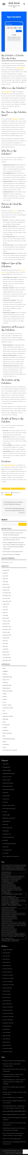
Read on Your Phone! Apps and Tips (12, 1138)
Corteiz (14, 881)
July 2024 (5, 640)
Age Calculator (5, 488)
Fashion (5, 696)
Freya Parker (6, 492)
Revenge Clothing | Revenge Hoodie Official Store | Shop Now (13, 937)
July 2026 (5, 573)
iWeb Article (14, 3)
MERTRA (14, 903)
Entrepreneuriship (7, 691)
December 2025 (7, 592)
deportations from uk (8, 885)
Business (5, 674)
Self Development (7, 733)
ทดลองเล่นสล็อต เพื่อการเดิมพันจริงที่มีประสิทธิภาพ (14, 1111)
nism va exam (21, 925)
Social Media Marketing (9, 738)
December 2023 (7, 657)
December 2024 (7, 626)
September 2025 (7, 601)
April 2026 (5, 581)
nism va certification (8, 925)
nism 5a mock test (8, 909)
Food (4, 702)
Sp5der (15, 940)
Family (4, 693)
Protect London (7, 934)
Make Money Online (8, 716)
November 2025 (7, 595)
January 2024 (6, 654)
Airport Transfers (7, 867)
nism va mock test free (9, 929)
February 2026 (6, 587)
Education (5, 682)
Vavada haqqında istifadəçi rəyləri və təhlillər (14, 1114)
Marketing (5, 719)
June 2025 (5, 609)
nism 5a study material (8, 916)
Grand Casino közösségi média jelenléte (13, 551)
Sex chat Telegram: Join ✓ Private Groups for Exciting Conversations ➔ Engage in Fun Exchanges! (14, 1081)
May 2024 (5, 646)
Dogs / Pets (6, 679)
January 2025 (6, 623)
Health (5, 898)
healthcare (14, 898)
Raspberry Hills (19, 934)
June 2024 (5, 643)
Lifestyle (5, 713)
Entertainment (6, 688)
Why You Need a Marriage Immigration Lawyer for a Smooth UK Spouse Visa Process (14, 510)
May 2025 (5, 612)
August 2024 (6, 638)
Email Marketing (7, 685)
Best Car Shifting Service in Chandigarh (13, 1097)
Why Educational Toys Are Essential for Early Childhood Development (13, 503)
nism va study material (8, 931)
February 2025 (6, 621)
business (5, 878)
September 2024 (7, 635)
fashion (18, 889)
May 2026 (5, 578)
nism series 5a (6, 920)
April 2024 (5, 649)
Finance (5, 699)
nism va (22, 922)
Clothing (5, 881)
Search (4, 520)
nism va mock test (7, 927)
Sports (4, 741)
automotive (19, 867)
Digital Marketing (7, 677)
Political (5, 727)
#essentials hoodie (19, 865)
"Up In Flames (6, 865)
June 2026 (5, 576)
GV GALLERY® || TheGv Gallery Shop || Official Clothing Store (12, 895)
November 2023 (7, 660)
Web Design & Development (10, 750)
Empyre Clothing (7, 889)
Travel (4, 747)
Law (4, 710)
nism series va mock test (9, 922)
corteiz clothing (7, 883)
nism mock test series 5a (9, 918)
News (4, 722)
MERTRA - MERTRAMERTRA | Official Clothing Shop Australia (11, 906)
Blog (4, 668)
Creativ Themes (19, 1153)
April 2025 (5, 615)
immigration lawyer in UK (17, 900)
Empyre (16, 887)
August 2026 (6, 570)
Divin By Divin (6, 887)
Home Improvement (8, 707)
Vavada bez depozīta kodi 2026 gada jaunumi (14, 1060)
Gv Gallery (6, 892)
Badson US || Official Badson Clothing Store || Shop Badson (13, 871)
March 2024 (6, 652)
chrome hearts (15, 878)
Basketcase (6, 874)
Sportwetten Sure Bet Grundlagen (11, 554)
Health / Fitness (7, 705)
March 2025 (6, 618)
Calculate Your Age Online (17, 488)
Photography (6, 724)
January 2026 (6, 590)
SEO (4, 736)
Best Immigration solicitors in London (12, 876)
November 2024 (7, 629)
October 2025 (6, 598)
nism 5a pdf (6, 914)
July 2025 (5, 607)
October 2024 (6, 632)
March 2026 (6, 584)
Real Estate (6, 730)
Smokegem (6, 940)
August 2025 (6, 604)
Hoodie (5, 900)
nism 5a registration (18, 914)
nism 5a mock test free (9, 911)
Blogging (8, 494)
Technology (6, 744)
